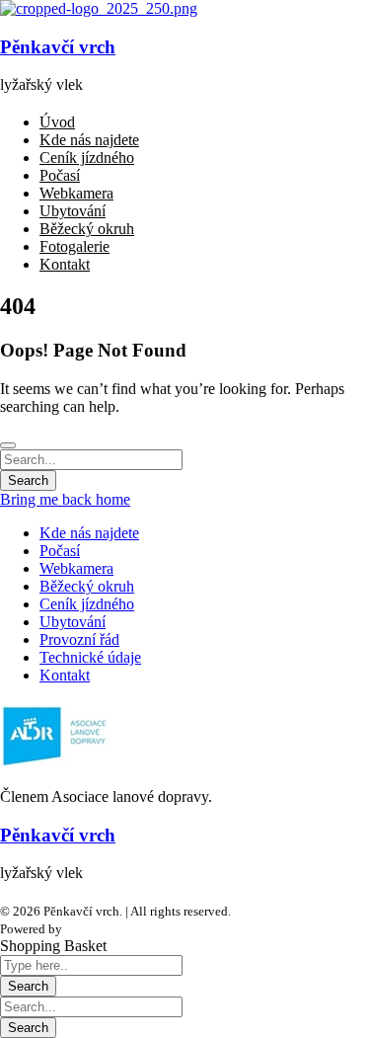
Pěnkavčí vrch (57, 47)
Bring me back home (65, 499)
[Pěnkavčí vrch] (98, 8)
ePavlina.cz (95, 928)
